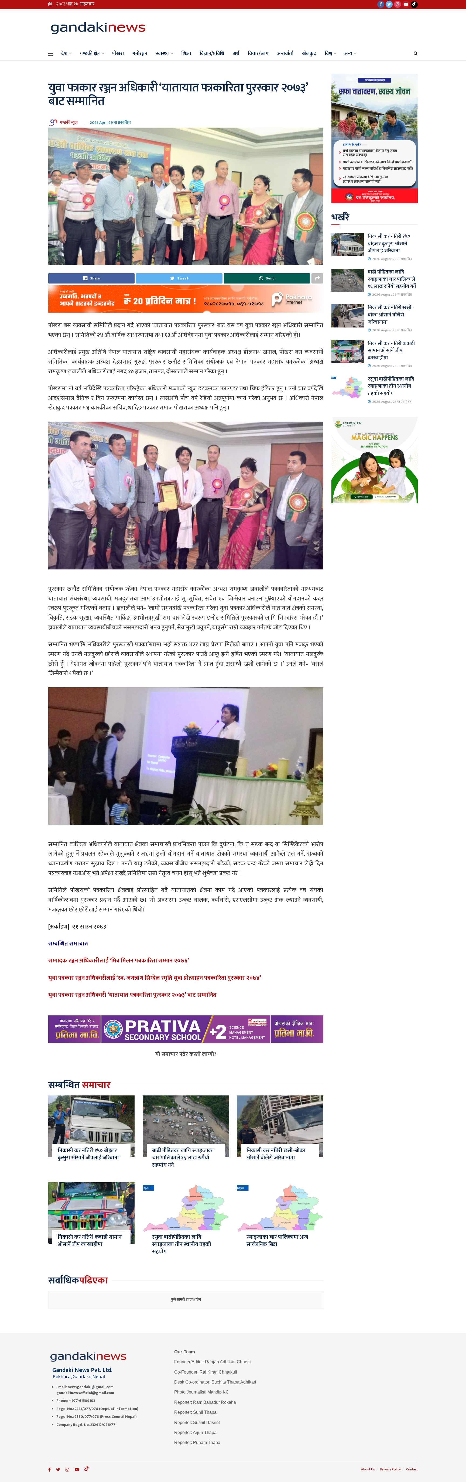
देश (64, 54)
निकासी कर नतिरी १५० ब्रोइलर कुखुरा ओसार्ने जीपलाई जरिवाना (88, 1154)
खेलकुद (309, 54)
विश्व (328, 54)
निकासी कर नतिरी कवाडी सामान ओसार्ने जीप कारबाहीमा (90, 1240)
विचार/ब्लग (258, 54)
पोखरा (118, 54)
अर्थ (236, 54)
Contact (412, 1469)
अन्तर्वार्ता (285, 54)
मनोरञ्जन (139, 54)
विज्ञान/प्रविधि (212, 54)
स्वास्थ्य (162, 54)
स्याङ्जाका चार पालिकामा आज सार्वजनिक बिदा (277, 1240)
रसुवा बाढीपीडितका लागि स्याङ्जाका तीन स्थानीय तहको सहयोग (181, 1244)
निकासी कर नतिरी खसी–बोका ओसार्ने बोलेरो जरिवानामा (276, 1154)
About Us (368, 1469)
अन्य (348, 54)
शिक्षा (186, 54)
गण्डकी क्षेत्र (90, 54)
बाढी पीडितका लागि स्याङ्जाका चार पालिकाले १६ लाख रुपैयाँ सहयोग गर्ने (183, 1158)
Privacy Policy (390, 1469)
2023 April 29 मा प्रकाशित (110, 122)
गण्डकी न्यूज (69, 122)
